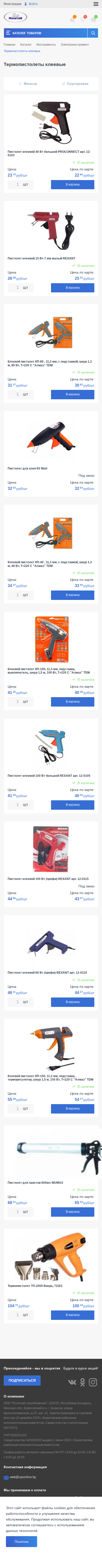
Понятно (21, 1542)
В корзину (73, 184)
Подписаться (22, 1380)
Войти (33, 4)
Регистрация (13, 4)
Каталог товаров (27, 33)
